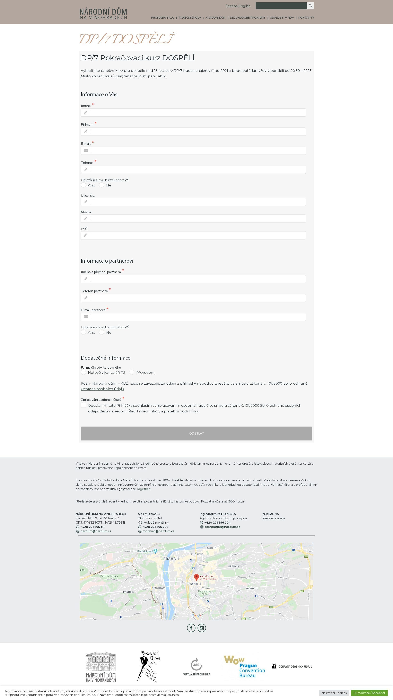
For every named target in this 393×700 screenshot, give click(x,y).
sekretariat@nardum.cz (222, 527)
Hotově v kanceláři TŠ (106, 372)
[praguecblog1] (244, 666)
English (244, 6)
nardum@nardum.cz (95, 531)
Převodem (145, 372)
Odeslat (196, 433)
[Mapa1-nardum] (196, 581)
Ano (91, 185)
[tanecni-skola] (148, 666)
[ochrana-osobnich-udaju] (292, 666)
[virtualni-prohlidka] (196, 666)
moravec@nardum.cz (158, 531)
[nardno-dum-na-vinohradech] (101, 666)
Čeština (232, 6)
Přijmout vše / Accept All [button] (369, 692)
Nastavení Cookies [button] (334, 692)
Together (143, 489)
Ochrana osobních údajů (102, 389)
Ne (108, 185)
